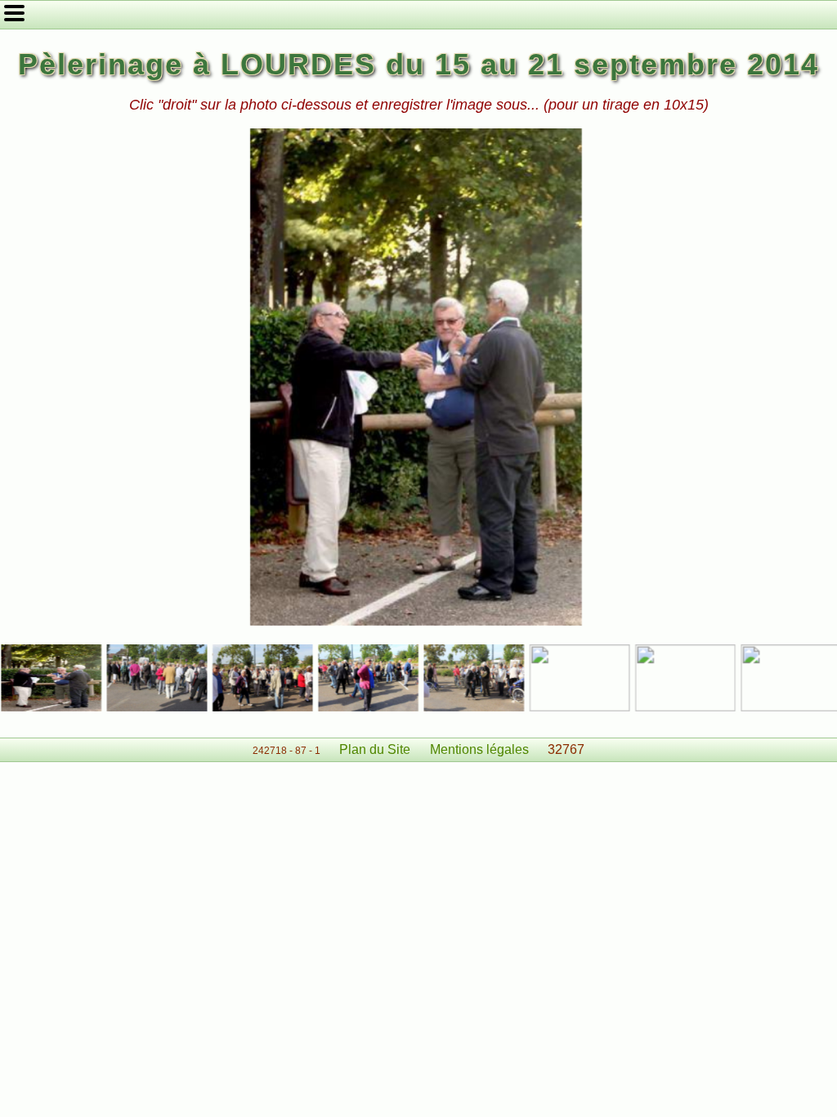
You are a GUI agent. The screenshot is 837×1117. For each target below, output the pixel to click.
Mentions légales (479, 749)
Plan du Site (374, 749)
